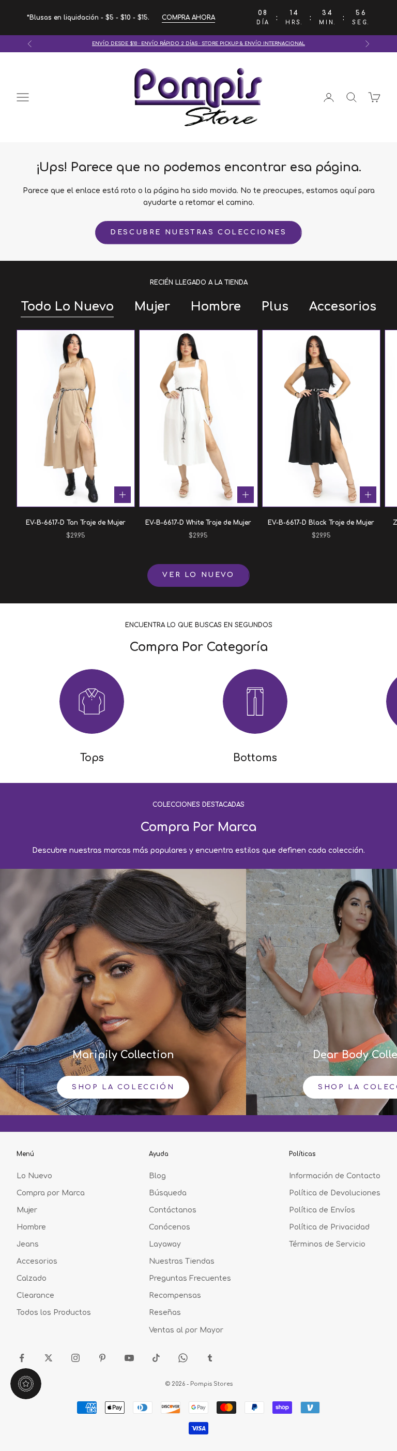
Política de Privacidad (329, 1227)
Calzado (32, 1278)
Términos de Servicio (327, 1244)
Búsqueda (168, 1193)
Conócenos (169, 1227)
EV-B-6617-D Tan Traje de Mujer (76, 522)
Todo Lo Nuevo (67, 306)
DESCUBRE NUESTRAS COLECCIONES (198, 232)
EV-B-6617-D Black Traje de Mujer (321, 522)
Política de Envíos (322, 1210)
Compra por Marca (51, 1193)
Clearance (35, 1295)
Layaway (165, 1244)
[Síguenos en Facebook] (22, 1358)
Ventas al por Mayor (186, 1330)
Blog (157, 1176)
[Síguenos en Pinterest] (102, 1358)
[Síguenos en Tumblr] (210, 1358)
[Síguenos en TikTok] (156, 1358)
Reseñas (165, 1312)
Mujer (152, 306)
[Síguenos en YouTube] (129, 1358)
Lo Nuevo (34, 1176)
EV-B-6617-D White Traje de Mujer (198, 522)
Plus (275, 306)
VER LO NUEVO (198, 575)
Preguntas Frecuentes (190, 1278)
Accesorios (342, 306)
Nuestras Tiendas (182, 1261)
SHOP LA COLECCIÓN (123, 1087)
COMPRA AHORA (188, 17)
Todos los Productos (54, 1312)
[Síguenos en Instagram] (75, 1358)
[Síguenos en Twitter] (48, 1358)
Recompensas (175, 1295)
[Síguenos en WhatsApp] (183, 1358)
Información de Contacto (334, 1176)
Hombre (216, 306)
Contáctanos (172, 1210)
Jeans (28, 1244)
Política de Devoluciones (334, 1193)
